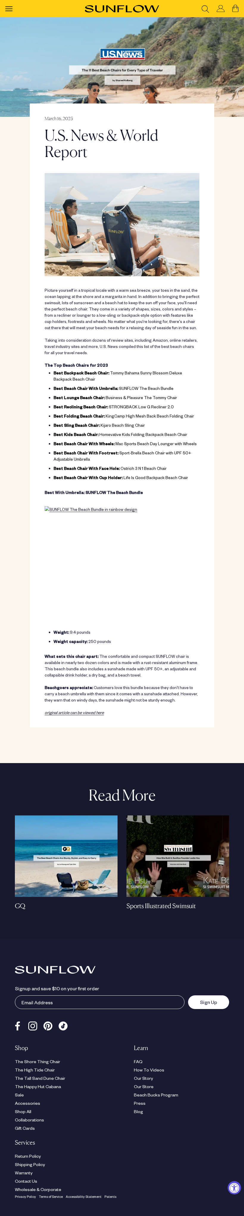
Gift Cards (25, 1128)
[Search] (205, 9)
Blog (138, 1111)
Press (140, 1103)
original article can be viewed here (74, 712)
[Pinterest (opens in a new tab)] (47, 1025)
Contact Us (26, 1181)
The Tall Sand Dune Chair (40, 1078)
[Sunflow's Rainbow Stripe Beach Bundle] (122, 561)
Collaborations (29, 1119)
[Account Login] (221, 9)
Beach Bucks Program (156, 1094)
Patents (110, 1196)
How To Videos (149, 1069)
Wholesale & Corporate (38, 1189)
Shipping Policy (30, 1164)
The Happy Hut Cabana (38, 1086)
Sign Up (202, 1002)
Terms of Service (51, 1196)
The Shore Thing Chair (37, 1061)
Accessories (27, 1103)
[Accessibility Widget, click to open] (234, 1188)
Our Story (143, 1078)
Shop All (23, 1111)
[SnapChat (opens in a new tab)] (63, 1025)
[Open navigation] (8, 8)
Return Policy (28, 1156)
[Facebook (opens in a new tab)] (17, 1025)
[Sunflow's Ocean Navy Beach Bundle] (122, 224)
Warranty (23, 1172)
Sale (19, 1094)
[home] (122, 8)
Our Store (144, 1086)
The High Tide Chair (35, 1069)
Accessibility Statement (83, 1196)
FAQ (138, 1061)
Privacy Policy (25, 1196)
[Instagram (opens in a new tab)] (32, 1025)
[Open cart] (235, 8)
